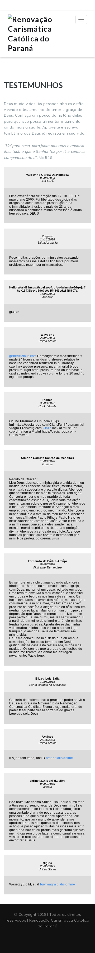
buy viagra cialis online (57, 884)
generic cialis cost (22, 356)
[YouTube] (47, 939)
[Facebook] (38, 939)
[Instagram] (57, 939)
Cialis (47, 428)
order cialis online (59, 758)
